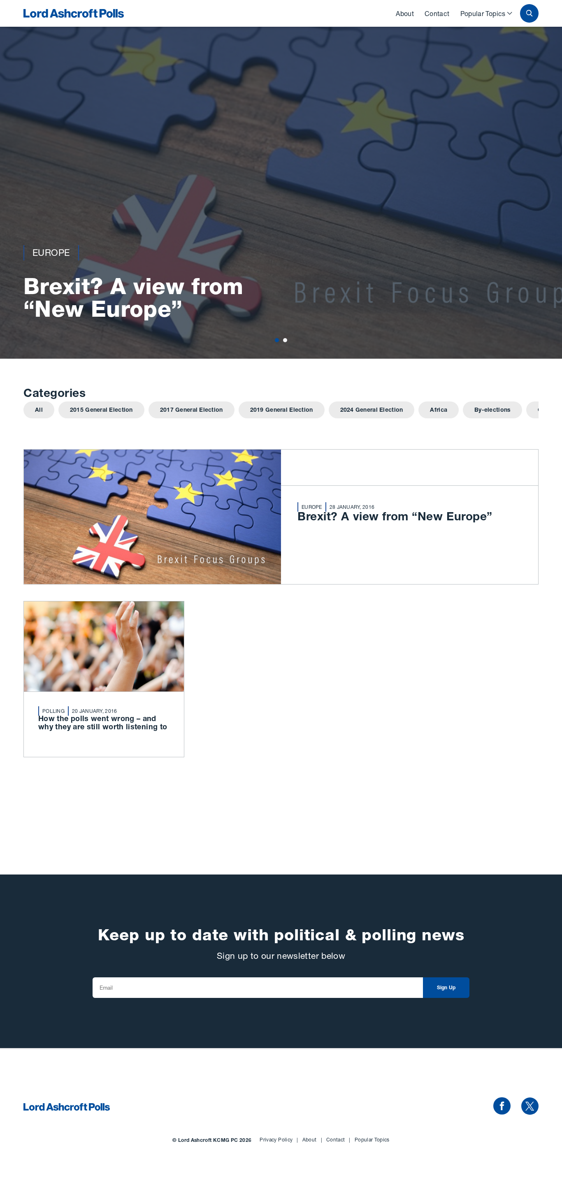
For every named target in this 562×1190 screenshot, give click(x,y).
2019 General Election (281, 410)
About (405, 13)
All (39, 410)
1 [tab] (277, 340)
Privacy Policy (279, 1140)
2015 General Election (101, 410)
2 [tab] (285, 340)
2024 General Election (371, 410)
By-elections (492, 410)
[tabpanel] (281, 179)
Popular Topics (483, 13)
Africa (438, 410)
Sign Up (446, 988)
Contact (437, 13)
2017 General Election (191, 410)
